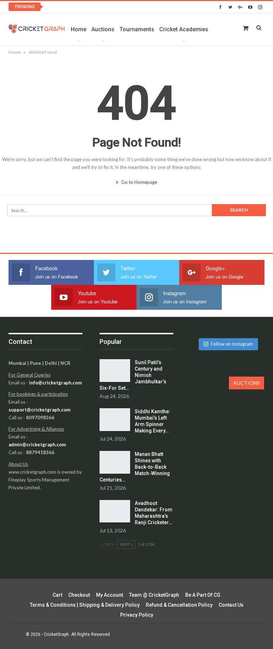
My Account (109, 595)
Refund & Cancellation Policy (179, 605)
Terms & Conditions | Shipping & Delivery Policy (85, 605)
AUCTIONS (246, 383)
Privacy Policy (136, 615)
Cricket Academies (183, 29)
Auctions (102, 29)
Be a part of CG (202, 595)
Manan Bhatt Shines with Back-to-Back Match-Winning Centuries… (135, 467)
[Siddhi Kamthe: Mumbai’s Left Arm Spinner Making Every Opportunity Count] (115, 419)
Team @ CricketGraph (154, 595)
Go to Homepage (138, 182)
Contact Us (231, 605)
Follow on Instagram (232, 344)
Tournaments (136, 29)
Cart (57, 595)
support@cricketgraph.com (39, 410)
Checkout (79, 595)
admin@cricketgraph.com (37, 444)
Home (78, 29)
